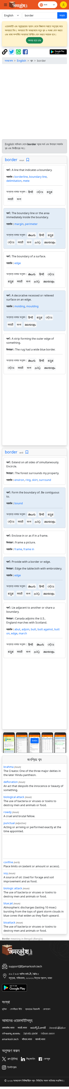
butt (33, 629)
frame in (28, 549)
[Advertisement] (34, 102)
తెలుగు (32, 235)
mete (26, 181)
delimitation (14, 181)
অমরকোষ (9, 61)
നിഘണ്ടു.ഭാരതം (11, 1033)
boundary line (38, 177)
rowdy (8, 812)
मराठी (10, 199)
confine (8, 862)
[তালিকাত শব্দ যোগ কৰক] (27, 160)
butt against (45, 629)
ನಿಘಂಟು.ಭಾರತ (30, 1033)
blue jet (8, 903)
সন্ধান (62, 15)
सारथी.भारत (40, 1039)
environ (19, 480)
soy (6, 873)
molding (19, 306)
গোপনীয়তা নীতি (16, 1009)
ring (28, 480)
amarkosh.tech (10, 1039)
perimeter (31, 224)
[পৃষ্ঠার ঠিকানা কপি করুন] (5, 51)
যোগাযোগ (46, 1009)
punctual (9, 823)
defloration (11, 782)
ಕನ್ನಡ (49, 192)
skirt (35, 480)
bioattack (9, 922)
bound (18, 503)
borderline (21, 177)
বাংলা (19, 199)
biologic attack (13, 888)
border (11, 159)
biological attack (14, 797)
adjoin (25, 629)
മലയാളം (49, 242)
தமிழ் (38, 242)
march (23, 633)
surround (45, 480)
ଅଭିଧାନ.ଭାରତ (48, 1033)
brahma (9, 767)
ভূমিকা (4, 1009)
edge (17, 263)
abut (17, 629)
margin (19, 224)
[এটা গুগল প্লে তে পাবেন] (58, 51)
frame (18, 549)
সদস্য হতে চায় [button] (34, 40)
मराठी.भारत (22, 1027)
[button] (7, 742)
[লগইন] (63, 4)
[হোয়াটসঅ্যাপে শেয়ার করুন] (19, 51)
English (21, 61)
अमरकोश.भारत (8, 1027)
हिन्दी (30, 192)
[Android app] (14, 987)
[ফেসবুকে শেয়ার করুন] (25, 51)
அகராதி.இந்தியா (57, 1027)
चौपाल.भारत (27, 1039)
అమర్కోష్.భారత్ (38, 1027)
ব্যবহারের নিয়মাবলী (32, 1009)
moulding (32, 306)
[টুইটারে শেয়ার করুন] (12, 51)
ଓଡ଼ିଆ (40, 192)
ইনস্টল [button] (34, 740)
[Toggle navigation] (5, 4)
